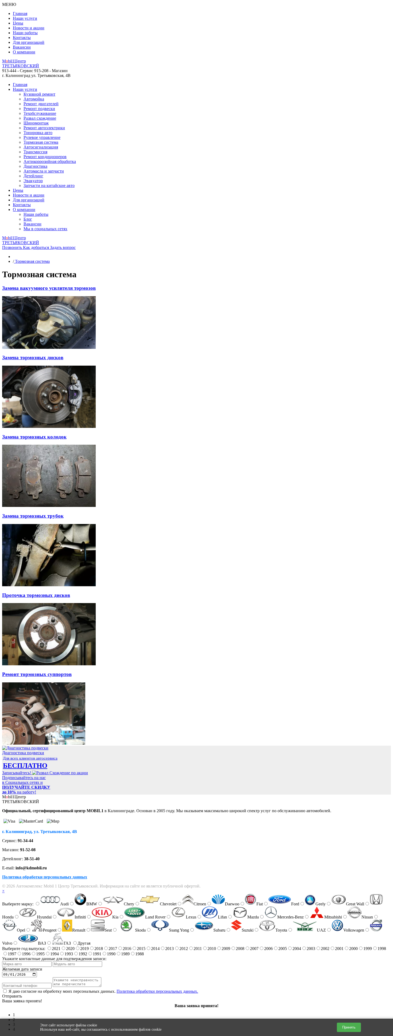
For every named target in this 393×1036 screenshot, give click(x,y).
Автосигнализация (41, 147)
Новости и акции (28, 28)
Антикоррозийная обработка (50, 161)
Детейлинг (33, 176)
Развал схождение (40, 118)
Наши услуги (25, 18)
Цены (18, 23)
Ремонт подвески (39, 108)
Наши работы (25, 32)
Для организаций (28, 42)
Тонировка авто (38, 132)
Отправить (12, 996)
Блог (28, 219)
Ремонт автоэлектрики (44, 128)
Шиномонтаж (36, 123)
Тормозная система (41, 142)
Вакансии (22, 47)
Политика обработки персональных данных (44, 877)
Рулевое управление (42, 137)
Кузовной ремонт (39, 94)
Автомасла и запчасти (44, 171)
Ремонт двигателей (41, 103)
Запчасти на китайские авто (49, 185)
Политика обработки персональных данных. (157, 991)
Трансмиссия (35, 152)
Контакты (22, 37)
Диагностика (35, 166)
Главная (20, 13)
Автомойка (34, 99)
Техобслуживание (40, 113)
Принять (349, 1027)
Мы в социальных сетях (45, 228)
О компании (24, 52)
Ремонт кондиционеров (45, 156)
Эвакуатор (33, 180)
